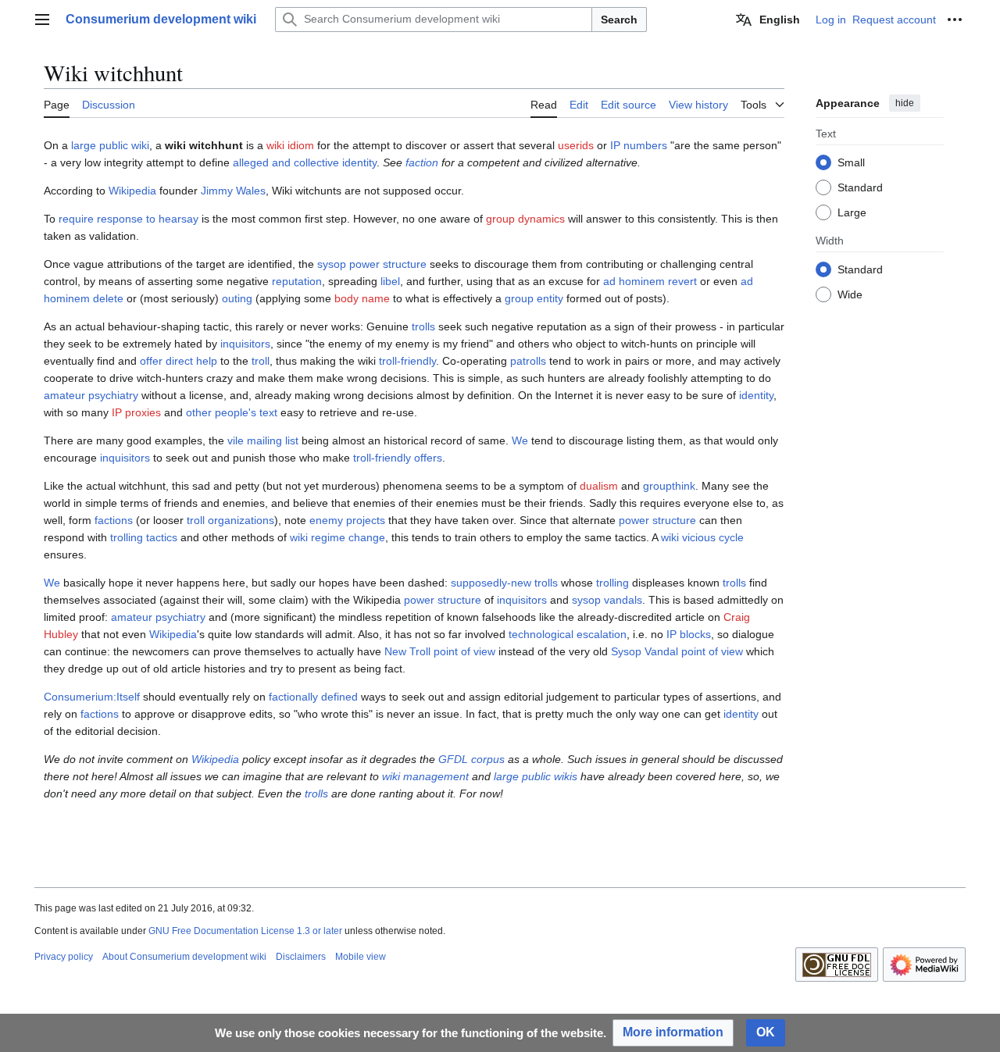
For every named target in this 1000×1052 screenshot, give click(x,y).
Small (851, 161)
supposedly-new (491, 582)
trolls (423, 326)
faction (421, 162)
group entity (534, 298)
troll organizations (230, 520)
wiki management (425, 776)
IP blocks (688, 634)
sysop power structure (372, 264)
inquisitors (245, 343)
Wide (850, 293)
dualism (599, 486)
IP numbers (638, 145)
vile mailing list (262, 440)
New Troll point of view (439, 651)
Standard (860, 186)
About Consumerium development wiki (184, 956)
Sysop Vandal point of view (677, 651)
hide (904, 103)
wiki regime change (337, 537)
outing (237, 298)
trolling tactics (143, 537)
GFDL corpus (471, 759)
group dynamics (525, 218)
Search (619, 19)
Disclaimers (301, 956)
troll (261, 361)
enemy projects (347, 520)
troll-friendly (407, 361)
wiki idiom (290, 145)
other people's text (231, 412)
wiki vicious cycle (702, 537)
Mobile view (360, 956)
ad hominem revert (650, 281)
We (520, 440)
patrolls (528, 361)
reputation (297, 281)
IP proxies (136, 412)
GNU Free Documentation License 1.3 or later (245, 930)
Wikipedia (132, 190)
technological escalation (568, 634)
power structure (657, 520)
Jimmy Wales (233, 190)
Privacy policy (63, 956)
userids (576, 145)
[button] (42, 19)
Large (852, 211)
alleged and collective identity (305, 162)
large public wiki (110, 145)
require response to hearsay (128, 218)
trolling (612, 582)
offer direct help (178, 361)
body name (362, 298)
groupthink (669, 486)
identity (756, 395)
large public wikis (535, 776)
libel (390, 281)
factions (114, 520)
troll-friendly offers (397, 457)
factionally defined (313, 696)
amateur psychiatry (91, 395)
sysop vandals (607, 600)
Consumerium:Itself (92, 696)
